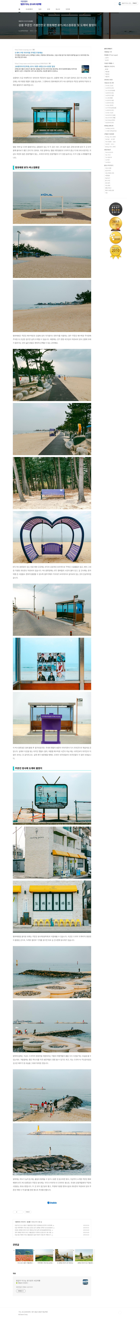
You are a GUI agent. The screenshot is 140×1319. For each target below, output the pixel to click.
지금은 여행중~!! (109, 63)
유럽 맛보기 (107, 150)
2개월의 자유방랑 (109, 134)
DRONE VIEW (108, 80)
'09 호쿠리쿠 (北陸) (110, 115)
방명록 (68, 9)
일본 (40, 9)
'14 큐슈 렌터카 (109, 105)
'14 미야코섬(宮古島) (110, 108)
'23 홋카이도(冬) (109, 88)
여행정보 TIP (108, 52)
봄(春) (29, 1222)
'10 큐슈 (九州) (109, 113)
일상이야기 (108, 170)
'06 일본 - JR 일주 (110, 139)
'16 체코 (107, 160)
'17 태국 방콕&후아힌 (110, 131)
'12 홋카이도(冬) (109, 110)
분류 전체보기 (108, 49)
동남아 (58, 9)
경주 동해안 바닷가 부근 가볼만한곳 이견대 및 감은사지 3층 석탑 (33, 1232)
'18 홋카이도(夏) (109, 95)
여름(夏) (107, 72)
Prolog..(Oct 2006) (110, 137)
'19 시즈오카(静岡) (110, 90)
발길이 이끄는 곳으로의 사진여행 (28, 1280)
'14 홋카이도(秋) (109, 103)
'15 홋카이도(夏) (109, 100)
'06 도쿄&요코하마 (110, 120)
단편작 (107, 58)
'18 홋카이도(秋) (109, 93)
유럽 (48, 9)
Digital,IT (107, 178)
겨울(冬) (107, 76)
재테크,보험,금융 (109, 190)
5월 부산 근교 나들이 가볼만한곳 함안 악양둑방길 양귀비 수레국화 (33, 1225)
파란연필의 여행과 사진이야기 (24, 1287)
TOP (119, 1312)
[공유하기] (19, 1212)
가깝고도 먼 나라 (109, 83)
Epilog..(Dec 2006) (110, 146)
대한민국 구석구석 (20, 1222)
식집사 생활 (108, 168)
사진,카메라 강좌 (109, 173)
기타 (106, 193)
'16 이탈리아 (108, 157)
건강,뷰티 (107, 183)
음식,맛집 (107, 180)
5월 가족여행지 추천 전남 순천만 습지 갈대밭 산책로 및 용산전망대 (33, 1228)
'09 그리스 (108, 155)
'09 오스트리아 (109, 152)
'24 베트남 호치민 (109, 128)
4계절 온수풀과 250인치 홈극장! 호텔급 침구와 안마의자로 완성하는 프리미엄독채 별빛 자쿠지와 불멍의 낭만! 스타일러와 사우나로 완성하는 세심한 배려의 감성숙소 (46, 70)
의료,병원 (107, 185)
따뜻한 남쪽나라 (108, 126)
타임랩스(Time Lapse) (111, 55)
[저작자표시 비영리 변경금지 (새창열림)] (34, 1212)
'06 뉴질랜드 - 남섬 (110, 142)
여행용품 (107, 175)
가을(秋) (107, 74)
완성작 (107, 60)
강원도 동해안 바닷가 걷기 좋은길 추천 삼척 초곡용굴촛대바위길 (33, 1230)
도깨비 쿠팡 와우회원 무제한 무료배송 (29, 52)
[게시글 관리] (21, 1212)
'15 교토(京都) (109, 98)
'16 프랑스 (108, 162)
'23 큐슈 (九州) (109, 85)
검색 (115, 3)
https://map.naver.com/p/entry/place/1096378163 (31, 63)
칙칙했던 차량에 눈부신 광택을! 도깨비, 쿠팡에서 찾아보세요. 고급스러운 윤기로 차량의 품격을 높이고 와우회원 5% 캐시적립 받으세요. (52, 56)
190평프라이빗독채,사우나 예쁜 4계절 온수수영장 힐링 (35, 66)
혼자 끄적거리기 (108, 165)
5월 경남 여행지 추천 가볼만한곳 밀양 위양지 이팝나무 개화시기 (33, 1235)
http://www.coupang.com (23, 50)
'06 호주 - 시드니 (109, 144)
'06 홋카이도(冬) (109, 123)
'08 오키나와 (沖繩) (110, 118)
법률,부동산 (108, 188)
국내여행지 (29, 9)
